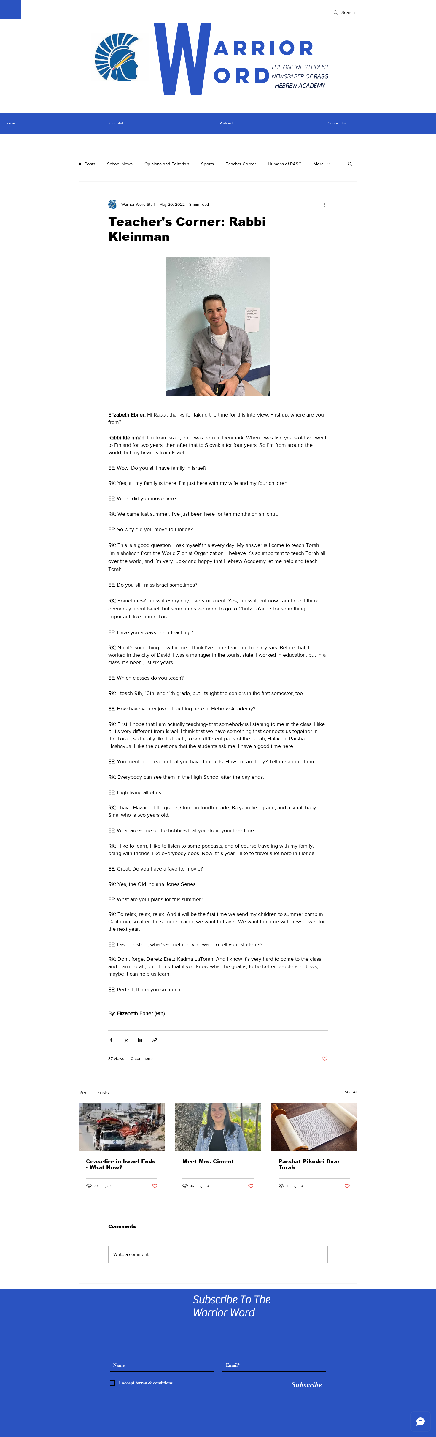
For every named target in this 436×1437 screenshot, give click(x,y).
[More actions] (324, 204)
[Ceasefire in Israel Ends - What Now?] (122, 1127)
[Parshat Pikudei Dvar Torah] (314, 1127)
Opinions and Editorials (166, 163)
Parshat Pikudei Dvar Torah (309, 1164)
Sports (207, 163)
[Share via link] (154, 1040)
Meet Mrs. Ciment (208, 1161)
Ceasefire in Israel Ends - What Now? (120, 1164)
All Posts (87, 163)
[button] (350, 163)
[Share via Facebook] (111, 1040)
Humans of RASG (285, 163)
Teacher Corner (241, 163)
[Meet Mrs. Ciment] (218, 1127)
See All (351, 1091)
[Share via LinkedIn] (140, 1040)
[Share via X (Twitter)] (125, 1040)
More (319, 163)
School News (120, 163)
